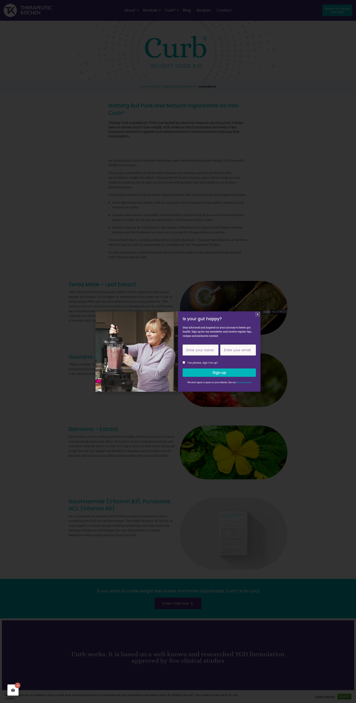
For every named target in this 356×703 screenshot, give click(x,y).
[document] (178, 351)
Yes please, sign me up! (202, 363)
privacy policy (243, 382)
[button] (257, 314)
